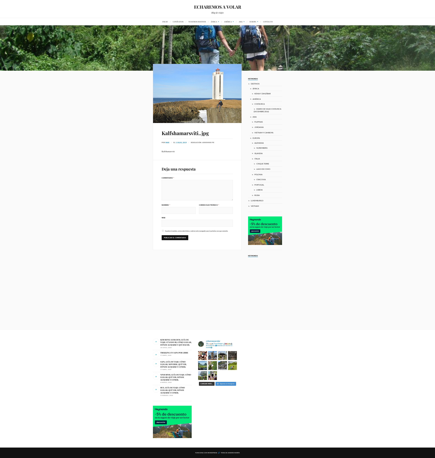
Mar (167, 142)
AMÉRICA (228, 21)
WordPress (212, 453)
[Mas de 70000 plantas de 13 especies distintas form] (212, 365)
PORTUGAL (259, 185)
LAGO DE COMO (263, 169)
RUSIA (257, 195)
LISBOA (259, 190)
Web (163, 218)
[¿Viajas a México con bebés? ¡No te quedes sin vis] (232, 355)
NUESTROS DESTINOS (197, 21)
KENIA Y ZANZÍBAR (262, 93)
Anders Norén (234, 453)
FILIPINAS (258, 122)
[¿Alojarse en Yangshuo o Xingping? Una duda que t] (202, 365)
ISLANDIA (258, 153)
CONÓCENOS (178, 21)
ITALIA (257, 159)
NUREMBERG (262, 148)
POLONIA (258, 174)
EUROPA (253, 21)
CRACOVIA (261, 179)
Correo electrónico (209, 205)
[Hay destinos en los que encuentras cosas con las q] (202, 355)
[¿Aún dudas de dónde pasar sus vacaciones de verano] (222, 365)
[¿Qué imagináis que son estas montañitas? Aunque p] (232, 365)
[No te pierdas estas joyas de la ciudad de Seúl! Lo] (222, 355)
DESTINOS (255, 84)
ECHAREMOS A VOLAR (217, 7)
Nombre (166, 205)
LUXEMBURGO (257, 200)
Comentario (168, 178)
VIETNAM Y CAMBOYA (263, 132)
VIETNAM (255, 206)
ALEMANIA (259, 143)
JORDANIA (259, 127)
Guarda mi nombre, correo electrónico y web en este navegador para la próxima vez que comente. (196, 231)
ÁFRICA (214, 21)
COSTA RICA (259, 104)
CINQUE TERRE (262, 164)
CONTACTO (268, 21)
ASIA (241, 21)
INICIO (165, 21)
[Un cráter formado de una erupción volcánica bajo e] (202, 375)
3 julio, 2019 (181, 142)
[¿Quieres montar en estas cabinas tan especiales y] (212, 375)
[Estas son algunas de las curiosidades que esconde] (212, 355)
